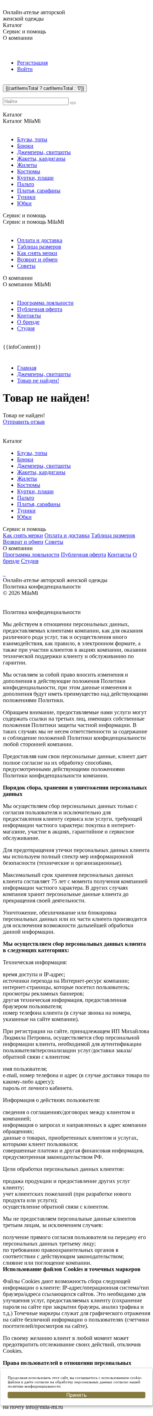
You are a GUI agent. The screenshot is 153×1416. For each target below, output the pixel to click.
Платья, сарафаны (38, 191)
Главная (26, 368)
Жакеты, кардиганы (41, 159)
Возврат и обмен (37, 259)
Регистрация (32, 63)
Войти (25, 69)
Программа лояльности (45, 303)
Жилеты (27, 165)
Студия (26, 328)
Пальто (25, 184)
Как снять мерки (37, 253)
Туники (26, 197)
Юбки (24, 203)
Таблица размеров (39, 247)
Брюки (25, 146)
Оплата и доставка (39, 240)
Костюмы (28, 171)
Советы (26, 266)
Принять (77, 1395)
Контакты (29, 316)
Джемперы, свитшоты (44, 152)
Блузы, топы (32, 139)
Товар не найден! (38, 381)
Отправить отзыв (24, 422)
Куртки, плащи (35, 178)
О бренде (28, 322)
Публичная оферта (39, 309)
